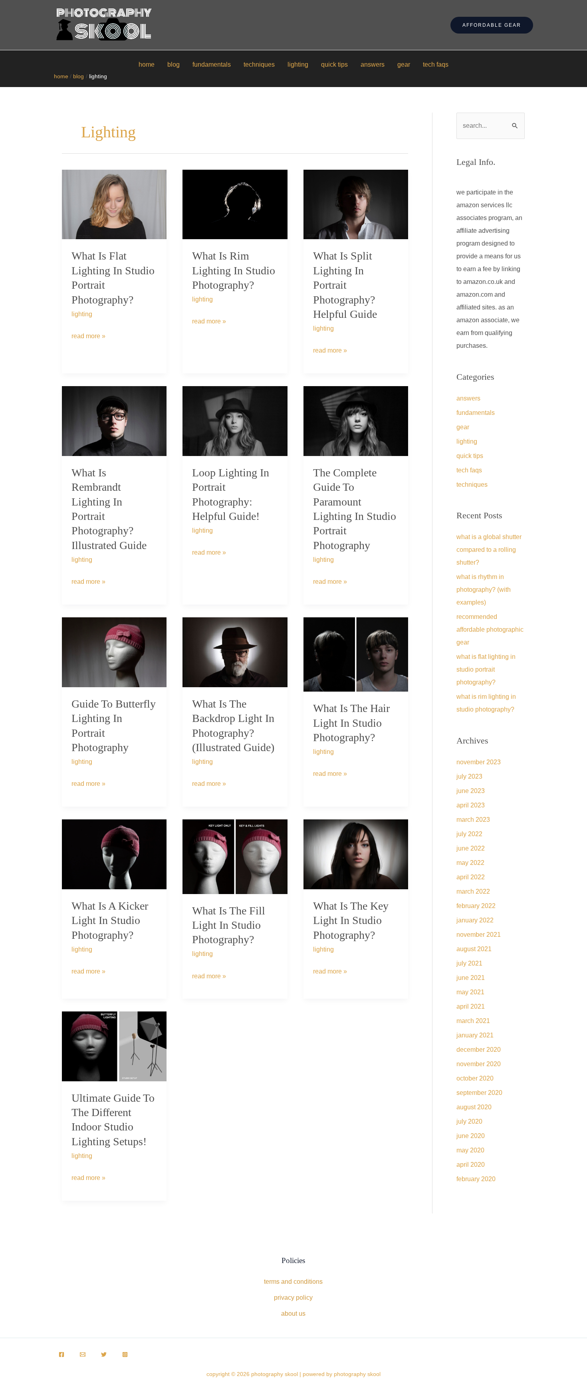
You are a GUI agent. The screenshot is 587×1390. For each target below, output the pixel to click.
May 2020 (470, 1150)
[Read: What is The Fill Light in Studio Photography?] (234, 856)
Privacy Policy (293, 1297)
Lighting (298, 64)
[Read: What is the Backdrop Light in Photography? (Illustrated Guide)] (234, 651)
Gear (403, 64)
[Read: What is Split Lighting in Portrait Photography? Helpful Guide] (355, 203)
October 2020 (475, 1078)
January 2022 (475, 920)
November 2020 (478, 1064)
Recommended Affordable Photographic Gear (490, 629)
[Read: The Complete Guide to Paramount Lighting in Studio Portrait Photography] (355, 420)
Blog (173, 64)
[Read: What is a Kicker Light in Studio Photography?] (114, 854)
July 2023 (469, 776)
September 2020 (479, 1092)
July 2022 (469, 834)
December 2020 (478, 1049)
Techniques (259, 64)
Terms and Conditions (293, 1281)
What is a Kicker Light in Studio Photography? (109, 920)
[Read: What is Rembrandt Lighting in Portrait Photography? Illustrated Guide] (114, 420)
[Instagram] (125, 1354)
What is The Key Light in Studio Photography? (351, 920)
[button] (491, 25)
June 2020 (470, 1135)
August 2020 (474, 1107)
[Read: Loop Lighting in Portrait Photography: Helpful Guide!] (234, 420)
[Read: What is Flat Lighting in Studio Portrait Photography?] (114, 203)
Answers (373, 64)
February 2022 (476, 905)
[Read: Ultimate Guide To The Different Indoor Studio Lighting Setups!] (114, 1046)
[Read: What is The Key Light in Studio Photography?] (355, 854)
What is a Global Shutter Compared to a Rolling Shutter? (489, 549)
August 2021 (474, 949)
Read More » (88, 338)
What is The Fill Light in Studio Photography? (228, 925)
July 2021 (469, 963)
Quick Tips (334, 64)
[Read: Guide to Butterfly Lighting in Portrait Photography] (114, 651)
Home (147, 64)
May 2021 (470, 992)
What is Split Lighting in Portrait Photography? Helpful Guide (345, 285)
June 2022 (470, 848)
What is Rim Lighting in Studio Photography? (233, 270)
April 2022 (470, 877)
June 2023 (470, 790)
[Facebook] (61, 1354)
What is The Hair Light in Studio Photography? (351, 723)
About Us (293, 1313)
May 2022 (470, 862)
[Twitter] (103, 1354)
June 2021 (470, 977)
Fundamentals (211, 64)
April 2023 (470, 805)
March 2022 (473, 891)
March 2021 (473, 1020)
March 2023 (473, 819)
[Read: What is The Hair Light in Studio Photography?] (355, 653)
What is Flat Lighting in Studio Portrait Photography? (486, 669)
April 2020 (470, 1164)
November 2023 (478, 762)
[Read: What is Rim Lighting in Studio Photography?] (234, 203)
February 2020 (476, 1179)
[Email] (82, 1354)
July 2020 (469, 1121)
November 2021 (478, 934)
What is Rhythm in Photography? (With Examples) (483, 589)
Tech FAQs (435, 64)
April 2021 (470, 1006)
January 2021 (475, 1035)
